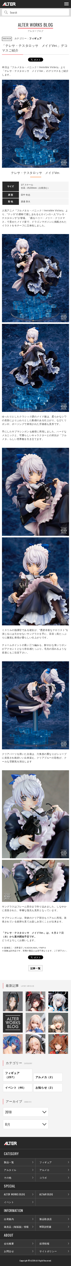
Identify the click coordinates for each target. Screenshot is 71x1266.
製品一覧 (9, 1162)
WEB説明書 (45, 1226)
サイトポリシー (48, 1251)
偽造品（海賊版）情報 (16, 1226)
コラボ (43, 1177)
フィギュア (35, 38)
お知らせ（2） (45, 1087)
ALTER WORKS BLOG (14, 1194)
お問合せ (9, 1251)
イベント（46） (15, 1087)
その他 (7, 1177)
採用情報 (44, 1243)
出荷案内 (9, 1219)
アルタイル (10, 1169)
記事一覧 (35, 968)
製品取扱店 (45, 1219)
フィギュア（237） (12, 1075)
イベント (9, 1202)
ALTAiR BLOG (46, 1194)
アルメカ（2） (45, 1077)
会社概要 (9, 1243)
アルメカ (44, 1169)
